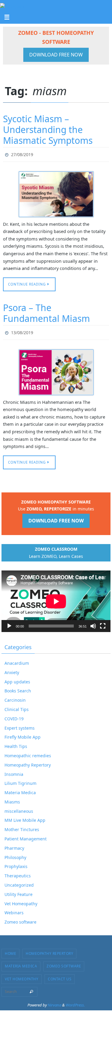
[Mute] (93, 623)
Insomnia (13, 771)
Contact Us (59, 976)
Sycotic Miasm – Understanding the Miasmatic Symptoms (48, 130)
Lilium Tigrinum (20, 780)
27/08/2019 (22, 154)
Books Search (17, 688)
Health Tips (15, 743)
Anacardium (16, 660)
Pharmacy (14, 845)
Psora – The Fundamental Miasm (46, 311)
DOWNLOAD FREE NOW (56, 54)
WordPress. (75, 1002)
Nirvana (54, 1002)
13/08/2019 (22, 330)
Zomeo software (20, 919)
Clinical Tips (16, 707)
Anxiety (11, 670)
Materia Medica (20, 790)
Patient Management (25, 836)
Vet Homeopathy (20, 900)
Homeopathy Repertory (27, 762)
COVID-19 (14, 716)
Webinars (14, 910)
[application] (56, 598)
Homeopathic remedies (27, 753)
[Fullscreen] (103, 623)
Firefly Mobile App (22, 734)
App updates (17, 679)
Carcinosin (15, 697)
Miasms (12, 799)
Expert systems (19, 725)
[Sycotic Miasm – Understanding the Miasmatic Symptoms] (56, 193)
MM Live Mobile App (24, 817)
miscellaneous (18, 808)
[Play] (9, 623)
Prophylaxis (15, 864)
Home (10, 950)
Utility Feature (18, 891)
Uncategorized (19, 882)
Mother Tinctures (21, 827)
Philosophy (15, 854)
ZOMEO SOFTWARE (64, 963)
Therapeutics (17, 873)
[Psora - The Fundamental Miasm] (56, 369)
